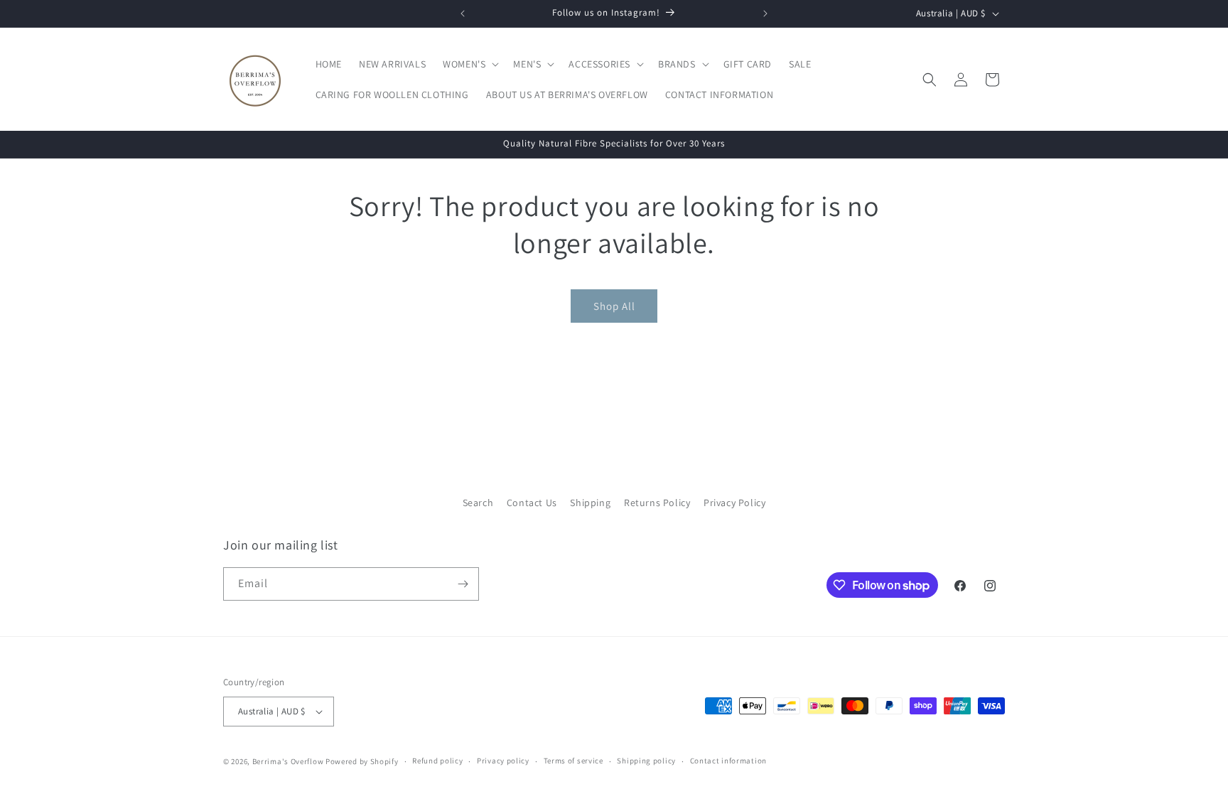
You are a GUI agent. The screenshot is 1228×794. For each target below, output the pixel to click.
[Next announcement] (765, 13)
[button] (469, 64)
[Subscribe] (462, 584)
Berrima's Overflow (288, 761)
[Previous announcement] (462, 13)
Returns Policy (657, 502)
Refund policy (437, 761)
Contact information (728, 761)
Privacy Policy (734, 502)
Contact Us (532, 502)
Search (478, 502)
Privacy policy (503, 761)
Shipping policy (646, 761)
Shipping (590, 502)
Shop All (614, 306)
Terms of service (573, 761)
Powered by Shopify (362, 761)
